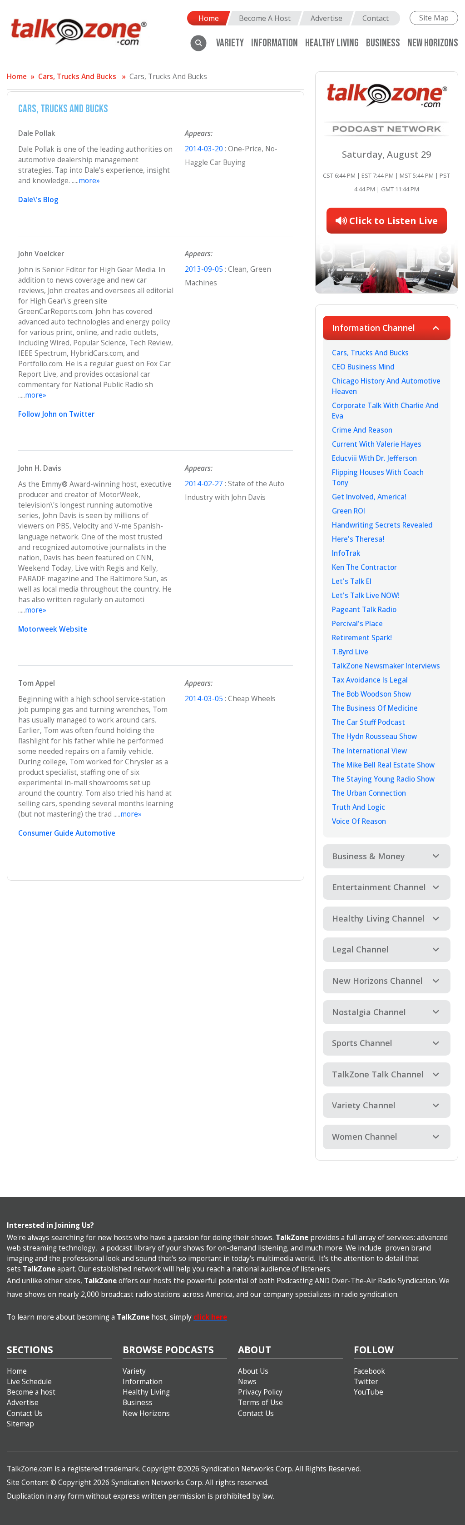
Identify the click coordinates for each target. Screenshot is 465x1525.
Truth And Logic (358, 807)
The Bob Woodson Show (371, 694)
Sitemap (20, 1424)
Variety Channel (364, 1105)
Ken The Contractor (364, 567)
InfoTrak (346, 553)
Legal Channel (360, 949)
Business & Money (368, 856)
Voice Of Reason (359, 821)
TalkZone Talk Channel (378, 1074)
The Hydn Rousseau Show (374, 736)
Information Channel (373, 327)
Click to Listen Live (392, 220)
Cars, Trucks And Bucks (77, 76)
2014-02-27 (205, 483)
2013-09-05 (205, 269)
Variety (230, 43)
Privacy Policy (260, 1392)
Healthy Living (146, 1392)
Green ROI (348, 511)
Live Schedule (29, 1381)
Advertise (326, 18)
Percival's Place (357, 623)
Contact (375, 18)
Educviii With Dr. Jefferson (374, 458)
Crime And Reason (362, 430)
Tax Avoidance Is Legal (370, 680)
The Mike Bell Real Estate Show (383, 765)
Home (208, 18)
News (247, 1381)
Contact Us (25, 1413)
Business (383, 43)
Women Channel (364, 1136)
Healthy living (332, 43)
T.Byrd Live (350, 652)
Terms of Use (260, 1402)
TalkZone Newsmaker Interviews (386, 666)
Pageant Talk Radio (364, 609)
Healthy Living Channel (378, 918)
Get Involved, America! (369, 497)
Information (274, 43)
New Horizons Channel (377, 980)
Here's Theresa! (358, 539)
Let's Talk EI (351, 581)
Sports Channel (362, 1042)
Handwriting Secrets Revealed (382, 525)
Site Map (434, 18)
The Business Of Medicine (375, 708)
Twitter (366, 1381)
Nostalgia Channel (369, 1012)
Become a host (31, 1392)
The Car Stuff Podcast (368, 722)
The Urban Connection (369, 793)
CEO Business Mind (363, 367)
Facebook (369, 1371)
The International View (369, 751)
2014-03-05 (205, 698)
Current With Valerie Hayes (376, 444)
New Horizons (432, 43)
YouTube (368, 1392)
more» (89, 180)
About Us (253, 1371)
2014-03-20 (205, 149)
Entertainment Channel (379, 887)
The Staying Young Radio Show (383, 779)
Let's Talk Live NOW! (366, 595)
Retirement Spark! (362, 638)
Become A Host (265, 18)
